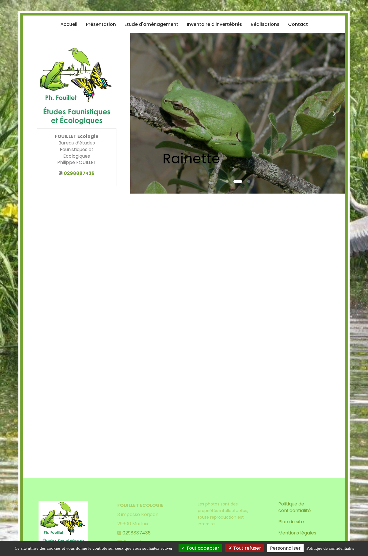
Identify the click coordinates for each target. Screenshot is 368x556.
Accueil (68, 24)
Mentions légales (297, 533)
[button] (141, 113)
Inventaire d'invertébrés (214, 24)
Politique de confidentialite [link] (330, 548)
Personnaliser (285, 548)
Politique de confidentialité (294, 507)
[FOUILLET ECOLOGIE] (76, 87)
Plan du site (291, 521)
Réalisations (265, 24)
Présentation (101, 24)
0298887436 (79, 173)
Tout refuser (246, 548)
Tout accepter (202, 548)
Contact (298, 24)
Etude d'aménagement (151, 24)
